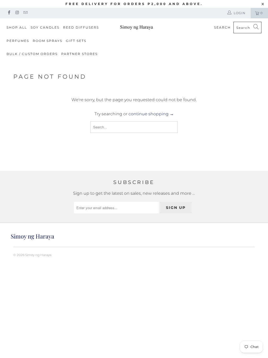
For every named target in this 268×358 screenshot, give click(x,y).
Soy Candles (45, 27)
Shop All (17, 27)
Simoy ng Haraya (38, 255)
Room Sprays (47, 41)
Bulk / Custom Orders (32, 54)
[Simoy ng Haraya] (136, 27)
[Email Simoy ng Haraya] (25, 13)
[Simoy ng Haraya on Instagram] (17, 13)
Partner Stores (79, 54)
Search (222, 27)
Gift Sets (76, 41)
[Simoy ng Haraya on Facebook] (9, 13)
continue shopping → (151, 113)
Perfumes (18, 41)
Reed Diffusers (81, 27)
